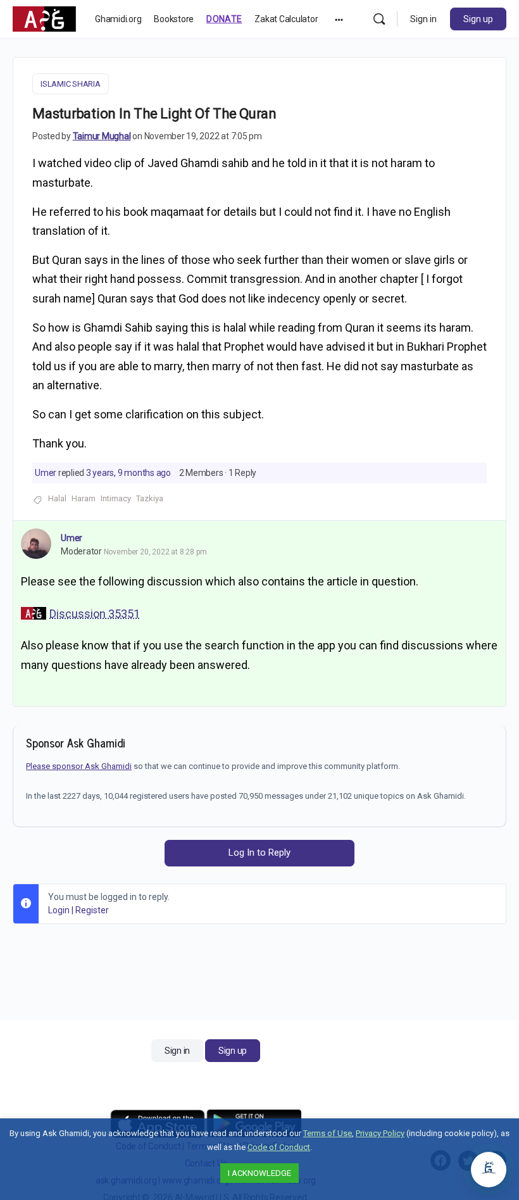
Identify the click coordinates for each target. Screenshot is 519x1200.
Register (92, 910)
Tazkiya (149, 498)
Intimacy (116, 498)
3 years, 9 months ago (128, 473)
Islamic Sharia (71, 84)
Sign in (423, 19)
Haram (84, 498)
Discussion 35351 (94, 613)
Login (59, 910)
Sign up (478, 19)
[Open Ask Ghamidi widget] (488, 1169)
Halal (57, 498)
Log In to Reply (259, 852)
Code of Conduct (278, 1147)
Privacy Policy (380, 1133)
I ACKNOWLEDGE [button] (259, 1173)
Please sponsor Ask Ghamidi (79, 766)
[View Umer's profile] (36, 543)
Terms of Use (327, 1133)
